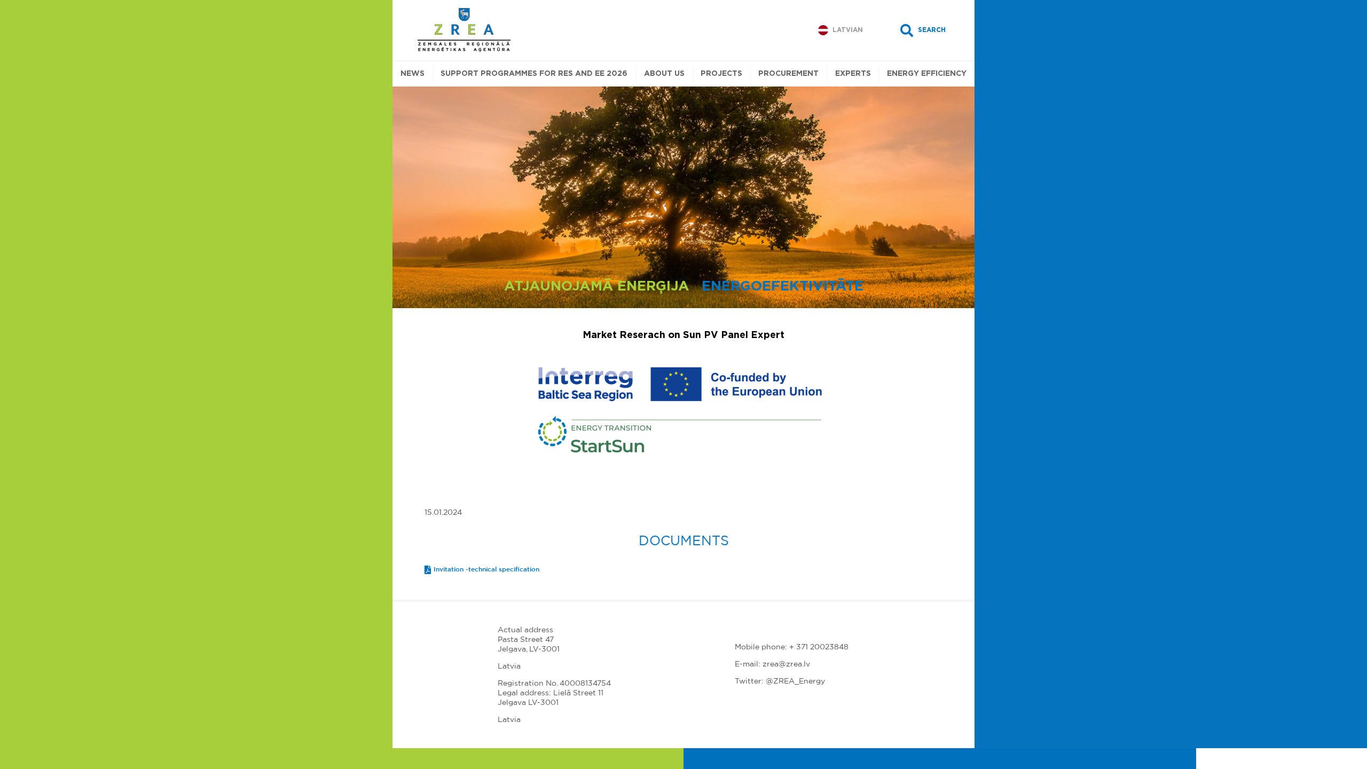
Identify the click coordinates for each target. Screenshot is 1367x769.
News (412, 73)
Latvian (847, 30)
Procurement (788, 73)
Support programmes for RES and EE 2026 (534, 73)
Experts (853, 73)
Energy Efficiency (927, 73)
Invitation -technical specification (486, 569)
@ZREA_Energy (795, 681)
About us (664, 73)
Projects (721, 73)
